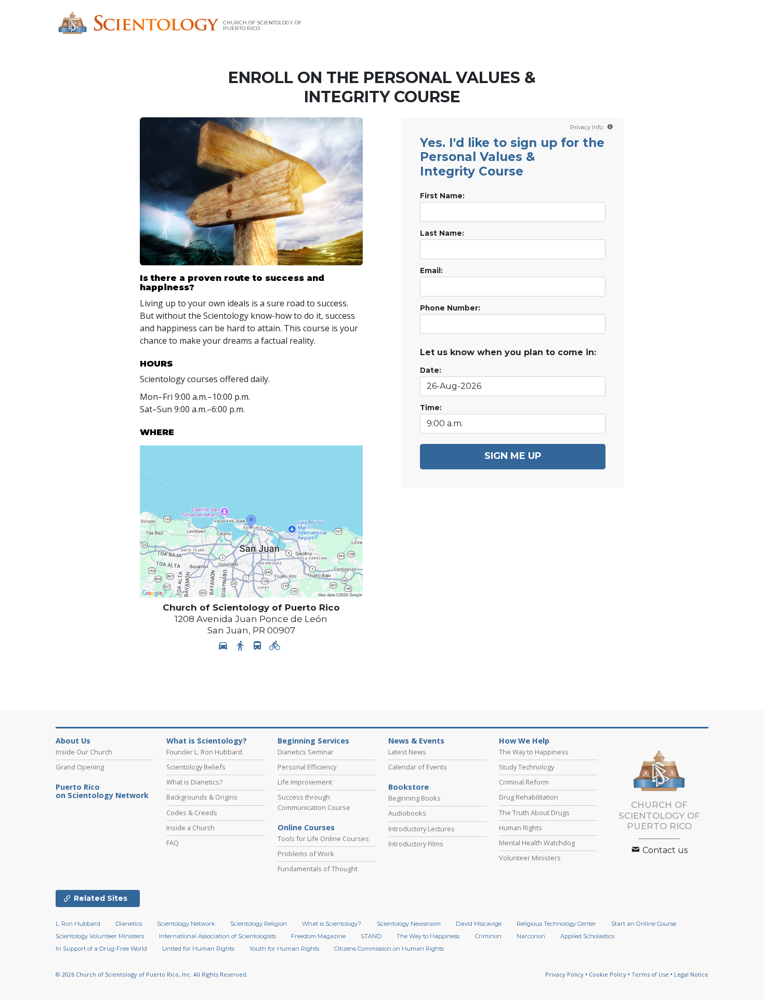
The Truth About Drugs (534, 812)
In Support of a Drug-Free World (101, 948)
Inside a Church (190, 827)
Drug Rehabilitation (528, 797)
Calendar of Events (417, 767)
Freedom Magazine (318, 936)
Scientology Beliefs (196, 767)
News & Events (416, 741)
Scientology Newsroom (409, 923)
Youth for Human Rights (284, 948)
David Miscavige (479, 923)
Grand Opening (80, 767)
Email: (431, 270)
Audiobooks (407, 813)
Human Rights (520, 827)
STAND (371, 936)
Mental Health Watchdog (537, 842)
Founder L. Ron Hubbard (204, 751)
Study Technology (526, 767)
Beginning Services (313, 741)
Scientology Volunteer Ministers (100, 936)
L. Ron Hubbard (78, 923)
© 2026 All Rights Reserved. (152, 974)
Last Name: (442, 233)
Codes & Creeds (191, 812)
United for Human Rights (198, 948)
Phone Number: (450, 308)
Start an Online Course (643, 923)
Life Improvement (305, 782)
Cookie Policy (607, 974)
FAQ (172, 842)
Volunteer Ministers (530, 857)
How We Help (524, 741)
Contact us (664, 850)
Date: (430, 370)
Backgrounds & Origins (202, 797)
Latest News (407, 751)
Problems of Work (306, 853)
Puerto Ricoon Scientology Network (102, 791)
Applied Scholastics (587, 936)
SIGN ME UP (513, 456)
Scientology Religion (258, 923)
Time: (431, 407)
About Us (73, 741)
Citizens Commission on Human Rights (389, 948)
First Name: (442, 196)
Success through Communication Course (314, 802)
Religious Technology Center (556, 923)
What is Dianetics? (194, 782)
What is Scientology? (206, 741)
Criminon (488, 936)
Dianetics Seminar (306, 751)
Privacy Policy (564, 974)
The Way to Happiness (534, 751)
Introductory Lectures (421, 828)
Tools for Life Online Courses (323, 838)
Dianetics (128, 923)
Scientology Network (186, 923)
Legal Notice (691, 974)
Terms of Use (650, 974)
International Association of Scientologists (217, 936)
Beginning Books (414, 798)
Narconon (531, 936)
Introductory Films (415, 843)
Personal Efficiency (307, 767)
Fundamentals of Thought (318, 868)
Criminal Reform (524, 782)
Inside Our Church (84, 751)
